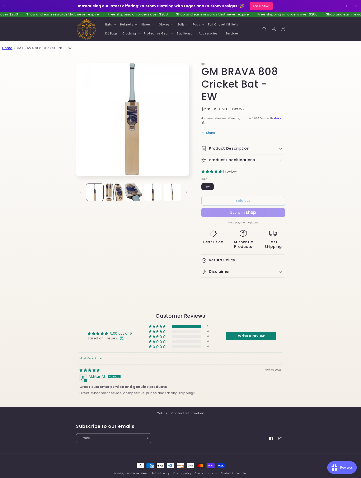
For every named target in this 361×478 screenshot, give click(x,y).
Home (7, 48)
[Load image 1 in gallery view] (94, 192)
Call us (162, 413)
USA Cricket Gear (136, 473)
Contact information (234, 473)
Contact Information (187, 413)
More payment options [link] (243, 222)
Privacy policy (182, 473)
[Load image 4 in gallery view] (152, 192)
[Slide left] (80, 192)
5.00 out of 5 (121, 333)
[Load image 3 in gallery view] (133, 192)
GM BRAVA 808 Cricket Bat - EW (43, 48)
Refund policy (160, 473)
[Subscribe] (146, 438)
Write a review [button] (251, 335)
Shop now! (261, 6)
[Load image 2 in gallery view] (114, 192)
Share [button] (210, 133)
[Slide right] (186, 192)
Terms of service (206, 473)
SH (210, 187)
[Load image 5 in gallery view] (172, 192)
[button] (110, 24)
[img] (89, 370)
